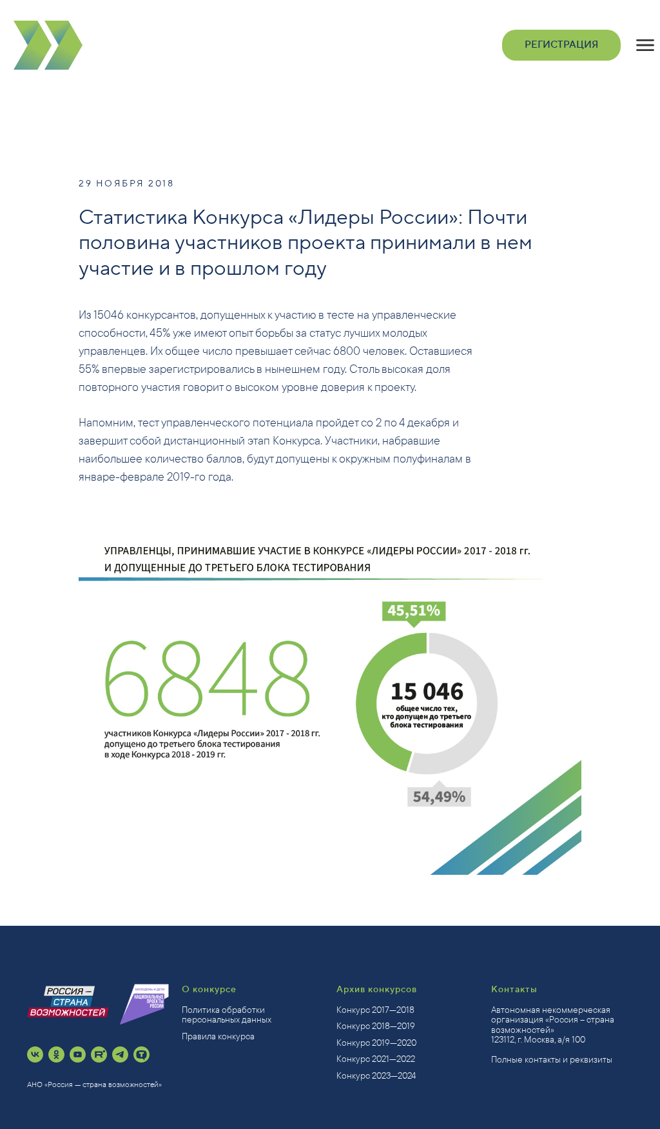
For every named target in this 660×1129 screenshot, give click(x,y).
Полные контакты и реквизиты (551, 1059)
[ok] (56, 1054)
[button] (645, 45)
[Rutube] (99, 1054)
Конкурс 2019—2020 (376, 1042)
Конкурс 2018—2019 (375, 1026)
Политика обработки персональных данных (226, 1014)
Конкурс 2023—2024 (376, 1075)
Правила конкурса (218, 1036)
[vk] (35, 1054)
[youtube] (78, 1054)
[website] (141, 1054)
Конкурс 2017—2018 (375, 1009)
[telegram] (120, 1054)
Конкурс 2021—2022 (375, 1058)
